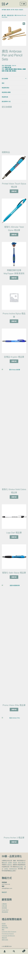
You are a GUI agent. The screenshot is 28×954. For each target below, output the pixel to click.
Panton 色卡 (5, 910)
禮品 (11, 871)
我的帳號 (4, 951)
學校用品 (19, 69)
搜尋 (14, 951)
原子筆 (12, 9)
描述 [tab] (3, 83)
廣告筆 (8, 9)
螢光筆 (21, 9)
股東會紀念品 (13, 869)
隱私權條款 (5, 912)
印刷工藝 (4, 906)
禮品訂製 (4, 938)
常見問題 (4, 908)
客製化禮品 (20, 867)
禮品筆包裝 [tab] (5, 97)
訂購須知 (4, 904)
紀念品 (4, 923)
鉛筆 (10, 71)
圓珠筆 (15, 69)
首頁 (5, 15)
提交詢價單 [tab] (5, 78)
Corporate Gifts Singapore (9, 931)
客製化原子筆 (10, 15)
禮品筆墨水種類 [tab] (6, 92)
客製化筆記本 (21, 862)
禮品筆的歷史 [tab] (5, 88)
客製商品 (4, 925)
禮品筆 (15, 862)
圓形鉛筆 (10, 69)
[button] (24, 23)
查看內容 (14, 191)
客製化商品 (5, 940)
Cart (22, 950)
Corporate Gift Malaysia (8, 936)
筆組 (7, 71)
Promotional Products (8, 934)
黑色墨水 (14, 71)
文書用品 (9, 865)
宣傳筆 (10, 862)
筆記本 (16, 9)
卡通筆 (6, 69)
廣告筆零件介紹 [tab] (6, 101)
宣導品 (6, 869)
